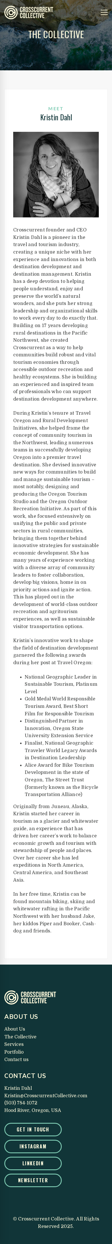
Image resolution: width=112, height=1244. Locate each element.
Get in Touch (33, 1129)
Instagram (33, 1146)
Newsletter (33, 1180)
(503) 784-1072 (20, 1103)
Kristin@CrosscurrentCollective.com (45, 1095)
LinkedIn (33, 1163)
